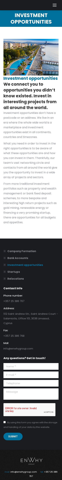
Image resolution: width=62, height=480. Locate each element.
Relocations (15, 279)
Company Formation (21, 251)
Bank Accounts (17, 258)
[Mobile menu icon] (55, 5)
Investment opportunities (25, 265)
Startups (13, 272)
